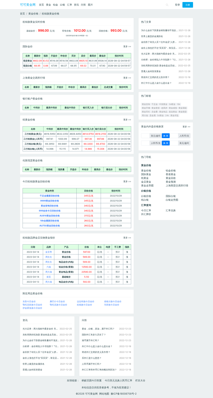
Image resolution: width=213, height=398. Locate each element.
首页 (41, 4)
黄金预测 (171, 181)
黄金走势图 (147, 185)
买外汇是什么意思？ (92, 358)
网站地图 (104, 393)
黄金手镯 (146, 108)
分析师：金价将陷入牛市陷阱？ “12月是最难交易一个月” (41, 346)
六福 (48, 266)
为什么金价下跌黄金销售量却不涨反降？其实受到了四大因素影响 (41, 340)
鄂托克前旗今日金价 (32, 304)
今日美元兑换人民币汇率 (118, 380)
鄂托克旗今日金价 (58, 304)
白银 (62, 4)
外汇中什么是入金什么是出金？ (97, 346)
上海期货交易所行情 (177, 185)
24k (167, 115)
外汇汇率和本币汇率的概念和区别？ (99, 369)
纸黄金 (145, 178)
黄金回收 (171, 178)
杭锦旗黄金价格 (50, 13)
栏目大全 (140, 380)
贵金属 (153, 115)
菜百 (48, 276)
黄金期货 (183, 112)
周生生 (48, 257)
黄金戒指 (173, 108)
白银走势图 (172, 199)
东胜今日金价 (29, 301)
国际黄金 (146, 174)
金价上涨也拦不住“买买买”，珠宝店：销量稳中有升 (41, 358)
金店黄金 (146, 181)
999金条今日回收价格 (50, 210)
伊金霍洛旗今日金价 (32, 308)
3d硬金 (172, 104)
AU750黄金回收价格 (49, 225)
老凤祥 (164, 108)
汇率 (69, 4)
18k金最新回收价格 (49, 220)
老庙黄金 (173, 112)
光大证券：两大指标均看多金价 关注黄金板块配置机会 (41, 328)
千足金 (155, 104)
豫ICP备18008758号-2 (124, 393)
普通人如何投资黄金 (32, 369)
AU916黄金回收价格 (50, 215)
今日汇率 (146, 210)
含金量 (155, 112)
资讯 (76, 4)
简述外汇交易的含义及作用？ (96, 352)
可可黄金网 (28, 5)
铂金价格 (171, 170)
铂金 (55, 4)
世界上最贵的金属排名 (33, 363)
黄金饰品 (163, 112)
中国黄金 (163, 104)
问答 (83, 4)
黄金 (48, 4)
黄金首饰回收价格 (49, 205)
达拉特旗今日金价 (85, 301)
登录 (177, 4)
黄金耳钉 (146, 112)
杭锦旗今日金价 (84, 304)
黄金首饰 (146, 104)
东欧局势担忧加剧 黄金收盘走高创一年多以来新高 (41, 334)
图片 (90, 4)
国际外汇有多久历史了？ (94, 334)
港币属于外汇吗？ (90, 340)
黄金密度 (156, 108)
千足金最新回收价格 (49, 195)
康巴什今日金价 (57, 301)
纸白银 (145, 199)
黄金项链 (183, 108)
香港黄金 (171, 174)
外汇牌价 (146, 214)
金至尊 (48, 252)
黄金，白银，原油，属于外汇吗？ (98, 328)
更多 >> (127, 46)
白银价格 (146, 196)
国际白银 (171, 196)
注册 (188, 5)
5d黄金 (160, 115)
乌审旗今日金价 (111, 304)
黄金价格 (33, 13)
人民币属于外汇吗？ (92, 363)
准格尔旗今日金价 (112, 301)
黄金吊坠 (174, 115)
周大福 (48, 271)
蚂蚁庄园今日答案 (92, 380)
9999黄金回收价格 (49, 200)
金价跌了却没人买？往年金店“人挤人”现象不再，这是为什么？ (41, 352)
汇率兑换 (171, 210)
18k (178, 104)
